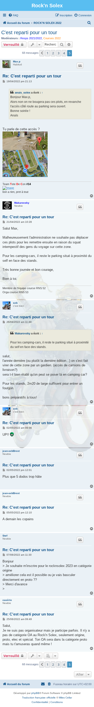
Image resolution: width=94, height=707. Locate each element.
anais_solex (22, 92)
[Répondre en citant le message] (80, 66)
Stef (5, 535)
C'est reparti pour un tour (29, 32)
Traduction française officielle (39, 697)
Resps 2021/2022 (31, 38)
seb (15, 302)
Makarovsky (21, 202)
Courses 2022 (52, 38)
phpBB (35, 693)
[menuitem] (13, 15)
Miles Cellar (65, 697)
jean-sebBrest (11, 451)
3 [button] (58, 53)
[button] (41, 53)
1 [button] (47, 53)
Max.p (16, 61)
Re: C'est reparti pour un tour (32, 76)
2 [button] (53, 53)
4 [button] (64, 53)
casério (7, 600)
